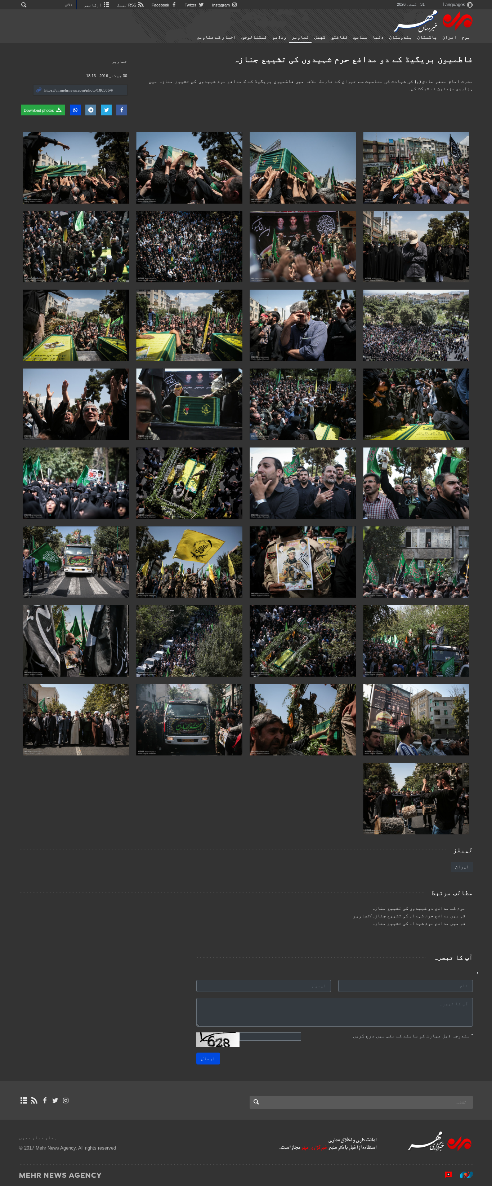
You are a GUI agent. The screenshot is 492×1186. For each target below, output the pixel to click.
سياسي (360, 37)
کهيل (320, 37)
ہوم (466, 37)
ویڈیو (279, 37)
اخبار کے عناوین (216, 37)
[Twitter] (55, 1100)
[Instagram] (65, 1100)
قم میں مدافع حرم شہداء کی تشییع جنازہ (419, 923)
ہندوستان (400, 37)
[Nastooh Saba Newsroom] (463, 1175)
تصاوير (300, 37)
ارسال (208, 1058)
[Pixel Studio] (445, 1175)
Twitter (191, 5)
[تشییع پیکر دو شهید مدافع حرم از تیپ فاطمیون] (416, 168)
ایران (449, 37)
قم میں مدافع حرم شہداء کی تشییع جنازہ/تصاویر (409, 915)
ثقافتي (339, 37)
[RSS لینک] (34, 1100)
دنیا (378, 37)
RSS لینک (127, 5)
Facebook (161, 5)
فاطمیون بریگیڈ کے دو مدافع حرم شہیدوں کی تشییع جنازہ (353, 59)
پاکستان (427, 37)
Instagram (221, 5)
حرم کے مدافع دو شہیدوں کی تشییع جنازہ (419, 908)
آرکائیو (93, 5)
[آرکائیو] (23, 1100)
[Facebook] (44, 1100)
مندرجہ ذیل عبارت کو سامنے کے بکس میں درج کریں (413, 1036)
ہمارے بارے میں (38, 1137)
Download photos (39, 110)
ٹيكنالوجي (254, 37)
